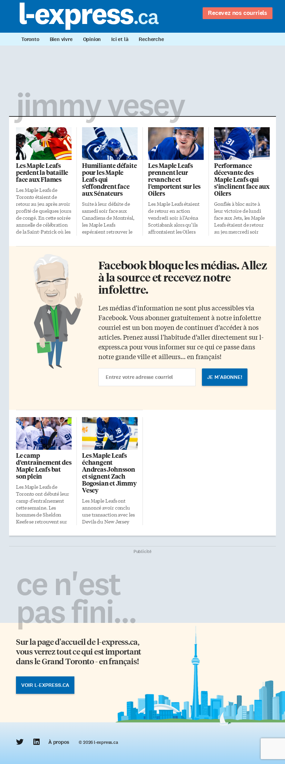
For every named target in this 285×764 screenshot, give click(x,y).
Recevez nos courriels (237, 13)
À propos (58, 742)
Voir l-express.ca (45, 685)
